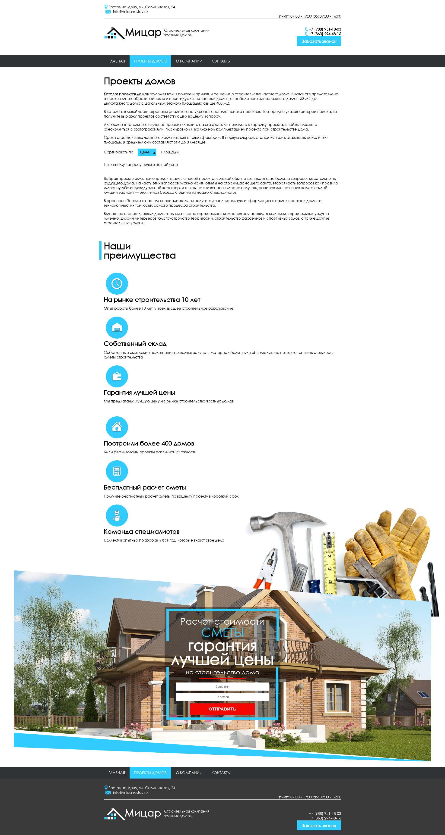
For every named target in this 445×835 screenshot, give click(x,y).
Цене (144, 152)
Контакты (221, 61)
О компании (189, 61)
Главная (116, 61)
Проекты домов (150, 61)
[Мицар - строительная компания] (133, 37)
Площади (170, 152)
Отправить (222, 709)
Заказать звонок (319, 41)
